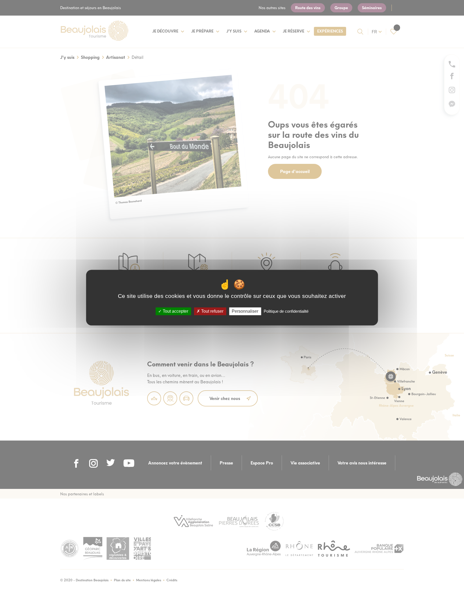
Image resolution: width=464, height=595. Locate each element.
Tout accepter (175, 311)
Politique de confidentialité (286, 311)
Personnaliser (245, 311)
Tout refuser (211, 311)
